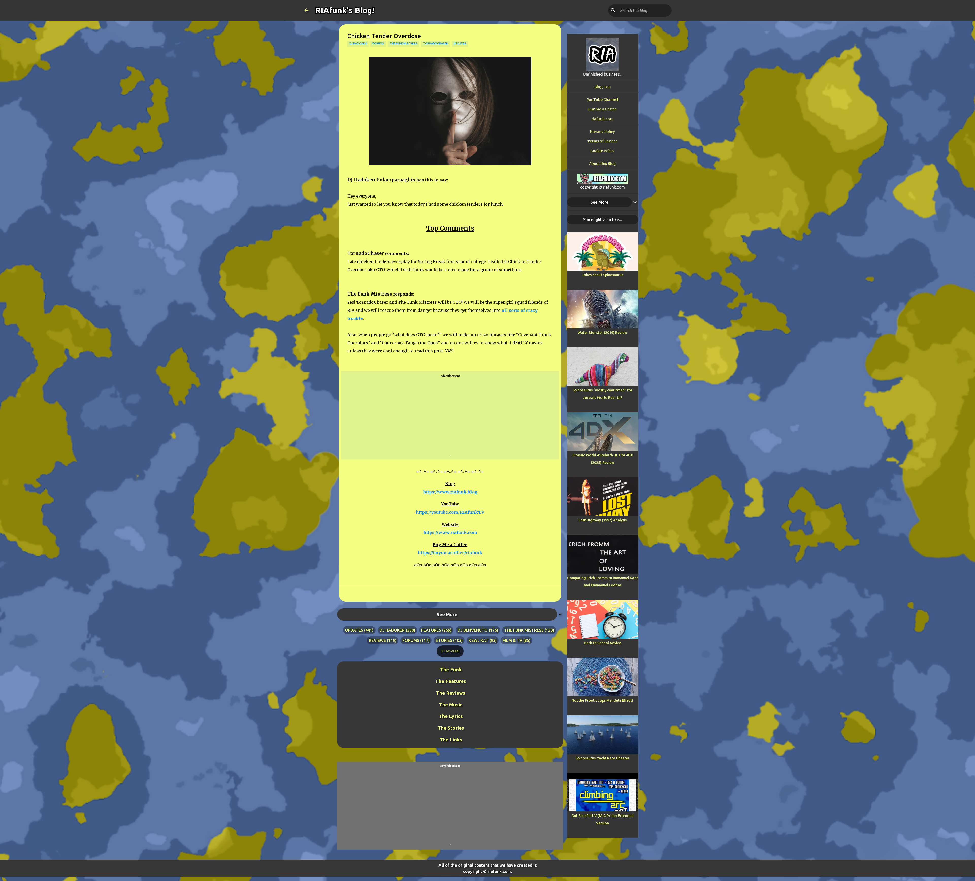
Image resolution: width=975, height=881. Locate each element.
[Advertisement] (450, 415)
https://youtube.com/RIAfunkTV (450, 512)
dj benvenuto (473, 630)
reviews (377, 640)
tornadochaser (435, 43)
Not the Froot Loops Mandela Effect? (602, 700)
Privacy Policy (602, 131)
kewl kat (479, 640)
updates (460, 43)
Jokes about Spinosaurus (602, 275)
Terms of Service (602, 141)
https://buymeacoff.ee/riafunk (450, 552)
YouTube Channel (602, 99)
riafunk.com (602, 119)
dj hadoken (358, 43)
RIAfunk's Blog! (345, 10)
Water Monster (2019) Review (602, 333)
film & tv (512, 640)
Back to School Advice (602, 643)
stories (444, 640)
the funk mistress (403, 43)
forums (378, 43)
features (431, 630)
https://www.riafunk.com (450, 532)
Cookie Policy (602, 151)
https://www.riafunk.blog (450, 491)
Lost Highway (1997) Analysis (602, 520)
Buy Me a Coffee (602, 109)
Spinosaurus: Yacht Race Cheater (602, 758)
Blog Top (602, 87)
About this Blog (602, 163)
